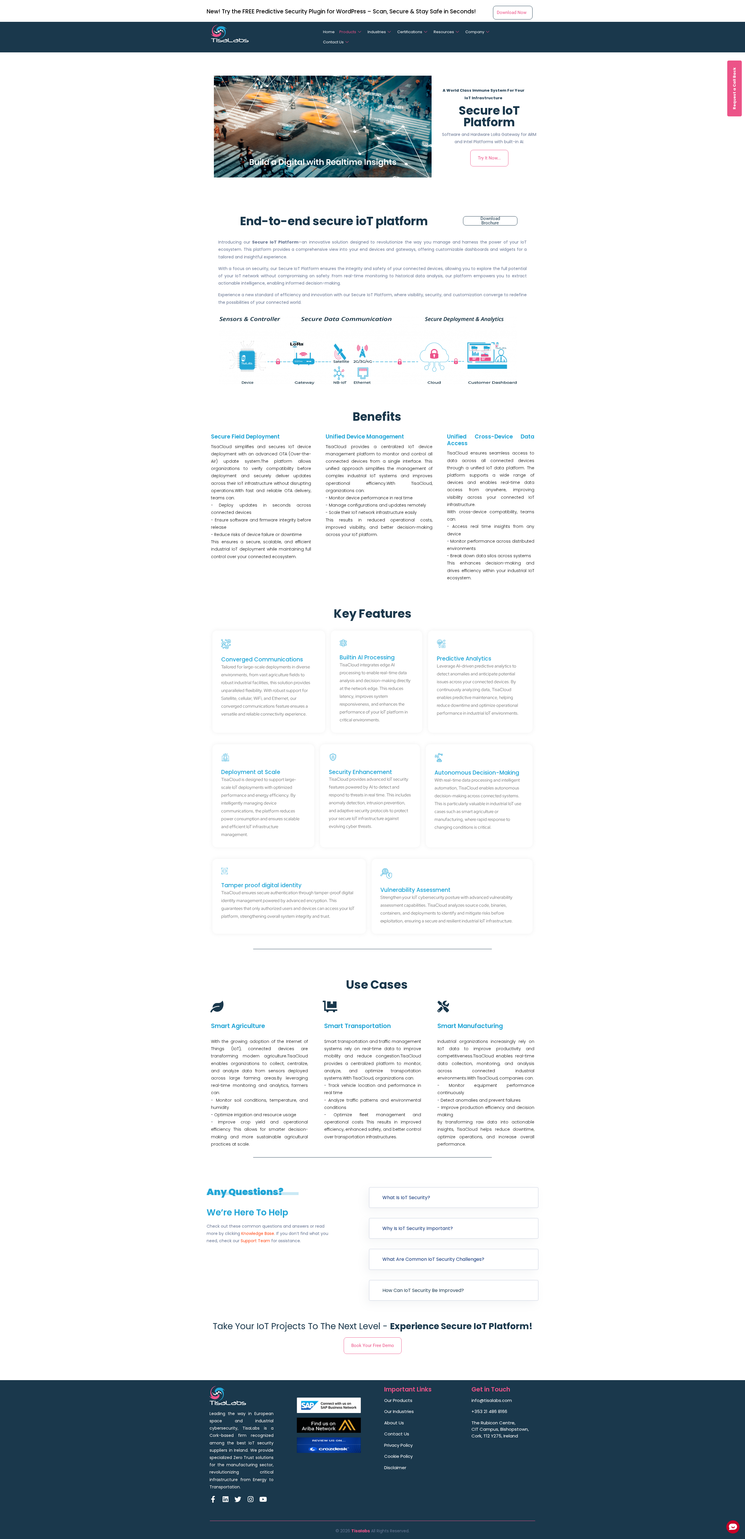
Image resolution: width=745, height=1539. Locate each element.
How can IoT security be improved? (423, 1290)
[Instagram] (250, 1499)
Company (474, 32)
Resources (444, 32)
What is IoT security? (406, 1197)
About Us (394, 1423)
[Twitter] (238, 1499)
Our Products (398, 1400)
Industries (377, 32)
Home (329, 32)
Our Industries (399, 1411)
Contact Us (333, 42)
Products (347, 32)
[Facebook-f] (213, 1499)
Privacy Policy (398, 1445)
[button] (453, 1197)
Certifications (409, 32)
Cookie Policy (398, 1456)
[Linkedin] (225, 1499)
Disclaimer (395, 1468)
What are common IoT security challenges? (433, 1259)
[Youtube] (263, 1499)
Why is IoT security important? (417, 1228)
